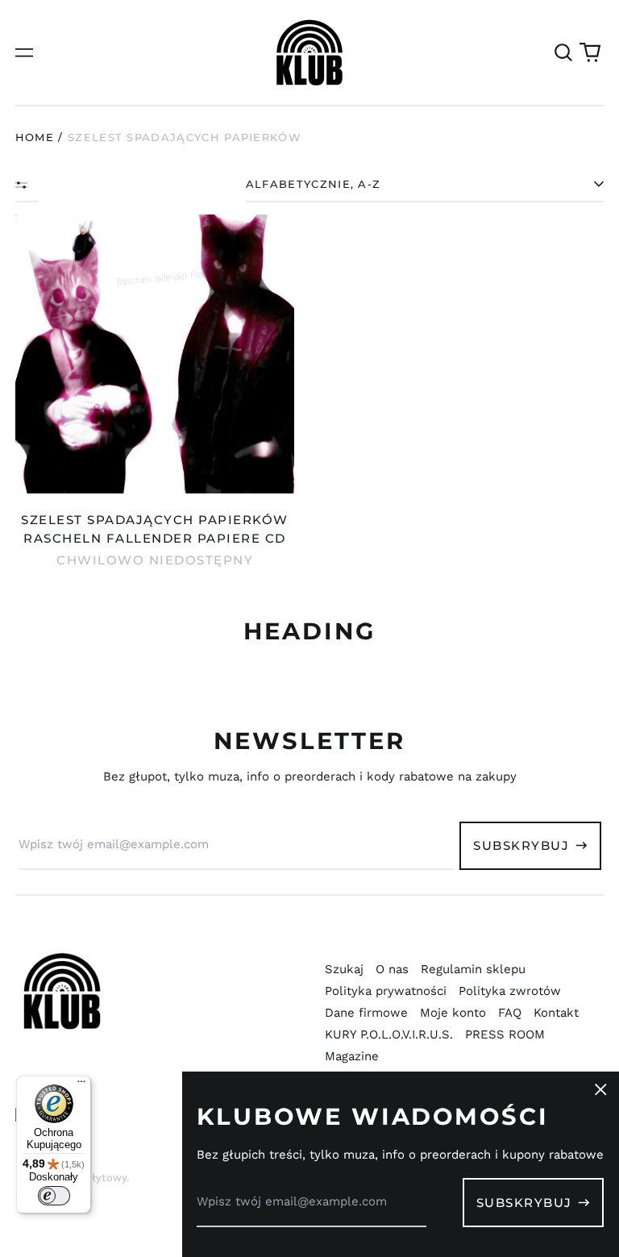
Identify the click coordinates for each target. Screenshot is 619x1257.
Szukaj (344, 969)
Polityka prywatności (386, 991)
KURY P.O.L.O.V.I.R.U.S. (389, 1034)
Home (34, 137)
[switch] (54, 1195)
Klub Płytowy (93, 1178)
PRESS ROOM (505, 1034)
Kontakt (556, 1012)
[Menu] (81, 1085)
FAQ (509, 1012)
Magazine (352, 1056)
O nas (392, 969)
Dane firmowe (366, 1012)
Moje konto (453, 1012)
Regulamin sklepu (473, 969)
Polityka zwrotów (510, 991)
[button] (563, 52)
